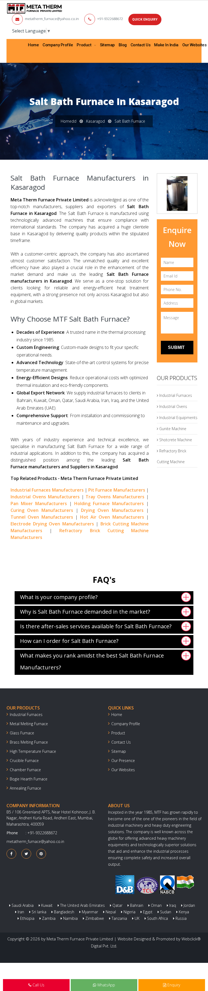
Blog (123, 44)
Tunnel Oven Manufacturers (42, 517)
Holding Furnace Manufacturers (109, 503)
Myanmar (89, 911)
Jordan (189, 905)
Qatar (116, 905)
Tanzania (118, 918)
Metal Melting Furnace (29, 723)
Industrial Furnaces (175, 395)
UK (136, 918)
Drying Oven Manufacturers (112, 510)
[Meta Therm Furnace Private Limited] (34, 8)
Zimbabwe (94, 918)
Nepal (110, 911)
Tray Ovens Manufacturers (115, 497)
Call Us (37, 984)
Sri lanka (38, 911)
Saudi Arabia (22, 905)
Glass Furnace (22, 732)
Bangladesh (63, 911)
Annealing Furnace (25, 788)
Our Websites (123, 769)
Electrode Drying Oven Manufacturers (52, 524)
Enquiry (173, 984)
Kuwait (46, 905)
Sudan (165, 911)
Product (84, 44)
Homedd (68, 121)
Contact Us (141, 44)
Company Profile (58, 44)
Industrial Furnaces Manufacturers (47, 490)
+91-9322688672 (110, 18)
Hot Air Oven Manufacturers (112, 517)
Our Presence (123, 760)
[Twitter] (26, 853)
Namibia (70, 918)
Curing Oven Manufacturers (42, 510)
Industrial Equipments (177, 417)
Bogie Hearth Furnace (28, 778)
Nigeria (128, 911)
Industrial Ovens (172, 406)
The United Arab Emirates (82, 905)
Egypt (147, 911)
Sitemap (107, 44)
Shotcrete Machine (175, 439)
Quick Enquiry (145, 19)
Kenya (183, 911)
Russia (180, 918)
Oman (156, 905)
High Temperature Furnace (33, 751)
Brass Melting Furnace (29, 742)
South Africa (157, 918)
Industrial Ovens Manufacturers (45, 497)
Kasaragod (95, 121)
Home (33, 44)
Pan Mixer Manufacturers (39, 503)
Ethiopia (26, 918)
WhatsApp (105, 984)
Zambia (48, 918)
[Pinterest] (41, 853)
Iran (20, 911)
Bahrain (136, 905)
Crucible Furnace (24, 760)
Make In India (166, 44)
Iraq (172, 905)
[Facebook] (11, 853)
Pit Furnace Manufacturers (116, 490)
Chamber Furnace (25, 769)
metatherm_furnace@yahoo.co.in (52, 18)
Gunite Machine (172, 428)
